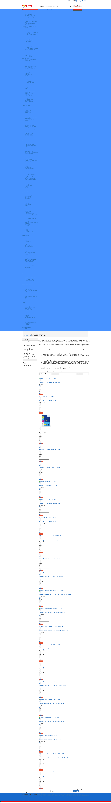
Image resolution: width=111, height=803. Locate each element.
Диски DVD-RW (27, 226)
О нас (23, 793)
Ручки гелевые (27, 157)
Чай (25, 298)
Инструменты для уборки (29, 260)
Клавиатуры (27, 229)
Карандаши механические (30, 144)
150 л (30, 349)
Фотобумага (27, 20)
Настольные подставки (29, 101)
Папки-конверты (28, 128)
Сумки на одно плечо (29, 135)
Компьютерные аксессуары (27, 219)
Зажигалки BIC (27, 253)
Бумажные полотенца (29, 255)
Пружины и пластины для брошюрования (29, 209)
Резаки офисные (28, 211)
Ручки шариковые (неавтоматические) (28, 159)
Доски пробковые (28, 181)
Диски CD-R (27, 228)
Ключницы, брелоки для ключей (31, 116)
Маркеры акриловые (28, 143)
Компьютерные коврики (29, 221)
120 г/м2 (26, 356)
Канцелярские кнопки (29, 64)
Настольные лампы (28, 202)
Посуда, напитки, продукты (27, 284)
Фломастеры (27, 324)
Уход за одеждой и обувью (30, 252)
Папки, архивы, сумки (26, 105)
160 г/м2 (32, 356)
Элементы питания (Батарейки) (31, 214)
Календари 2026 (28, 41)
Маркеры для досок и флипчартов (31, 152)
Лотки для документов (29, 93)
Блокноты (26, 27)
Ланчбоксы (27, 288)
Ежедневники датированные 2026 (30, 37)
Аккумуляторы (30, 215)
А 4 (29, 365)
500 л (30, 350)
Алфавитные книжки (28, 54)
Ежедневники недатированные (30, 40)
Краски (26, 319)
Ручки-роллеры (27, 162)
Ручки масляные (28, 161)
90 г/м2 (26, 354)
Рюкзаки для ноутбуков (29, 133)
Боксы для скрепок (28, 87)
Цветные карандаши (28, 325)
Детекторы (27, 203)
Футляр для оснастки (31, 84)
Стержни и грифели (28, 165)
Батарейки (30, 217)
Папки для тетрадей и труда (30, 311)
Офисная (26, 12)
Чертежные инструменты (29, 168)
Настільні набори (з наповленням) (31, 95)
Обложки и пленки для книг (30, 317)
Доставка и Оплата (28, 793)
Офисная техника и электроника (28, 192)
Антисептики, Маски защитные (30, 59)
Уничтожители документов (30, 213)
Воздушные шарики (28, 303)
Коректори (27, 146)
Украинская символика (26, 327)
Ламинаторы (27, 200)
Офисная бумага (28, 24)
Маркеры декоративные (29, 150)
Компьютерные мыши (29, 231)
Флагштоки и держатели (29, 329)
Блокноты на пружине (32, 34)
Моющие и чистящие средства (30, 259)
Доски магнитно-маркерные (30, 180)
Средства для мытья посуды (30, 247)
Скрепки (26, 88)
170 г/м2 (26, 358)
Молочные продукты (28, 289)
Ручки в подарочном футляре (30, 163)
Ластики (26, 148)
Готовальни (30, 169)
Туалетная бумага (28, 267)
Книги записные (31, 31)
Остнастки (29, 80)
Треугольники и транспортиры (30, 172)
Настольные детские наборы (30, 307)
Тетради (26, 316)
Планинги (26, 44)
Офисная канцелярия (36, 796)
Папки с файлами (28, 118)
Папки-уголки (27, 124)
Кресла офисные (28, 236)
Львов (40, 797)
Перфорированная (28, 14)
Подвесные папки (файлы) (30, 129)
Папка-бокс (27, 132)
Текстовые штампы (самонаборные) (31, 83)
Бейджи (26, 177)
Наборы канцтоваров (29, 306)
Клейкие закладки (28, 55)
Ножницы (26, 70)
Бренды (53, 9)
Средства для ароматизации (30, 263)
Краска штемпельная (32, 85)
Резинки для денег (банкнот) (30, 72)
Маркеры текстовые (28, 154)
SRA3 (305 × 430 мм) (28, 363)
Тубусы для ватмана (31, 174)
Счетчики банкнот (28, 198)
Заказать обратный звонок (79, 7)
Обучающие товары (28, 309)
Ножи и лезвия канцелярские (30, 66)
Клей (25, 65)
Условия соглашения (40, 793)
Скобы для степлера (28, 74)
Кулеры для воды (28, 204)
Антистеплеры (27, 60)
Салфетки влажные (28, 254)
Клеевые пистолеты (28, 73)
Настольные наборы (28, 100)
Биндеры (26, 61)
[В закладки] (40, 393)
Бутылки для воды (28, 285)
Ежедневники (27, 35)
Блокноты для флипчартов (30, 189)
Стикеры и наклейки (28, 56)
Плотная (26, 18)
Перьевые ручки (28, 155)
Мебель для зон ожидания (30, 237)
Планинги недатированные (33, 48)
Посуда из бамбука (28, 299)
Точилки (26, 166)
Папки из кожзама (28, 112)
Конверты (26, 43)
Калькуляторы (27, 199)
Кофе (26, 293)
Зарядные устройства (29, 193)
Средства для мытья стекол (30, 248)
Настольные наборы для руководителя (29, 97)
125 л (25, 349)
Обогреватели (27, 205)
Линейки (29, 170)
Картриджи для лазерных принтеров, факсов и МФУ (30, 275)
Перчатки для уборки (29, 246)
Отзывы (49, 9)
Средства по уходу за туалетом (30, 269)
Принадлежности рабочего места (28, 90)
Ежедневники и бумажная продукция (29, 26)
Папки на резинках (28, 114)
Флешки (26, 230)
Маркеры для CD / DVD (29, 151)
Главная (26, 335)
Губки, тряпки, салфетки (29, 258)
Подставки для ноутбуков (29, 195)
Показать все (29, 359)
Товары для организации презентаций (29, 176)
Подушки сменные (31, 81)
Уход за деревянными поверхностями (29, 250)
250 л (25, 350)
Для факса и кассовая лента (30, 15)
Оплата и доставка (42, 9)
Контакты (34, 793)
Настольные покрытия (29, 102)
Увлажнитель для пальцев (29, 76)
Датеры (29, 79)
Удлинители (27, 212)
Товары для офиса (26, 58)
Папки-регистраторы (28, 121)
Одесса (42, 797)
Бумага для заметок (28, 51)
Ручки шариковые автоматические (31, 160)
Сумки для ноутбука (28, 134)
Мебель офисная (25, 235)
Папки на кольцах (28, 113)
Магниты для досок (28, 184)
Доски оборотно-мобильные (30, 183)
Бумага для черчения (29, 16)
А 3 (25, 365)
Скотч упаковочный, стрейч (30, 68)
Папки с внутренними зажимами (31, 117)
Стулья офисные (28, 241)
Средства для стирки (28, 270)
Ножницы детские (28, 308)
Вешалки (26, 239)
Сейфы (26, 240)
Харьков (46, 797)
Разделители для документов (30, 131)
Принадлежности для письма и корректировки (28, 141)
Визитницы (27, 111)
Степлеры (26, 75)
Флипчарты (27, 186)
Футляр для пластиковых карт (30, 91)
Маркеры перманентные (29, 153)
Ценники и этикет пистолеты (30, 49)
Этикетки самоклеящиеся (29, 50)
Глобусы (26, 42)
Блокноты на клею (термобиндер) (30, 29)
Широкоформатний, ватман (30, 23)
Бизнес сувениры (28, 92)
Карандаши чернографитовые (30, 145)
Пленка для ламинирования (30, 206)
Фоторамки (27, 187)
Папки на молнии (28, 109)
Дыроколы (26, 62)
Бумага (23, 10)
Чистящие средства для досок (30, 188)
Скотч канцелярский (28, 67)
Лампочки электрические (29, 261)
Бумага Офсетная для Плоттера (31, 17)
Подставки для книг (28, 312)
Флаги (26, 328)
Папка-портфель (28, 310)
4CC (25, 345)
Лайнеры (26, 147)
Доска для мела (28, 191)
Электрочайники (28, 197)
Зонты (26, 244)
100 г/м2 (31, 354)
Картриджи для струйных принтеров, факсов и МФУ (30, 280)
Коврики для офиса (28, 262)
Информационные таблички (30, 178)
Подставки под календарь (29, 103)
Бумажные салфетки (28, 256)
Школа (23, 302)
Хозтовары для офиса (26, 243)
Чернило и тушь (28, 167)
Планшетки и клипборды (29, 125)
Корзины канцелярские (29, 99)
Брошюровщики (28, 196)
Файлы (26, 139)
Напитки (26, 295)
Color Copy (31, 345)
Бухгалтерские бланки (29, 53)
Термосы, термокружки (29, 300)
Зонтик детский (27, 304)
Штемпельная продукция (29, 77)
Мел (25, 321)
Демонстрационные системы (30, 179)
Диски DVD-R (27, 225)
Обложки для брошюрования (30, 207)
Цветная (26, 13)
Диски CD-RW (27, 224)
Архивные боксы (28, 110)
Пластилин (27, 318)
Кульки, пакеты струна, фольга (30, 271)
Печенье (26, 292)
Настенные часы (28, 94)
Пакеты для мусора (28, 245)
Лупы (26, 69)
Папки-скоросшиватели (29, 122)
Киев (37, 797)
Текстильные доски (28, 185)
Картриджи (24, 273)
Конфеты (26, 286)
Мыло (26, 268)
